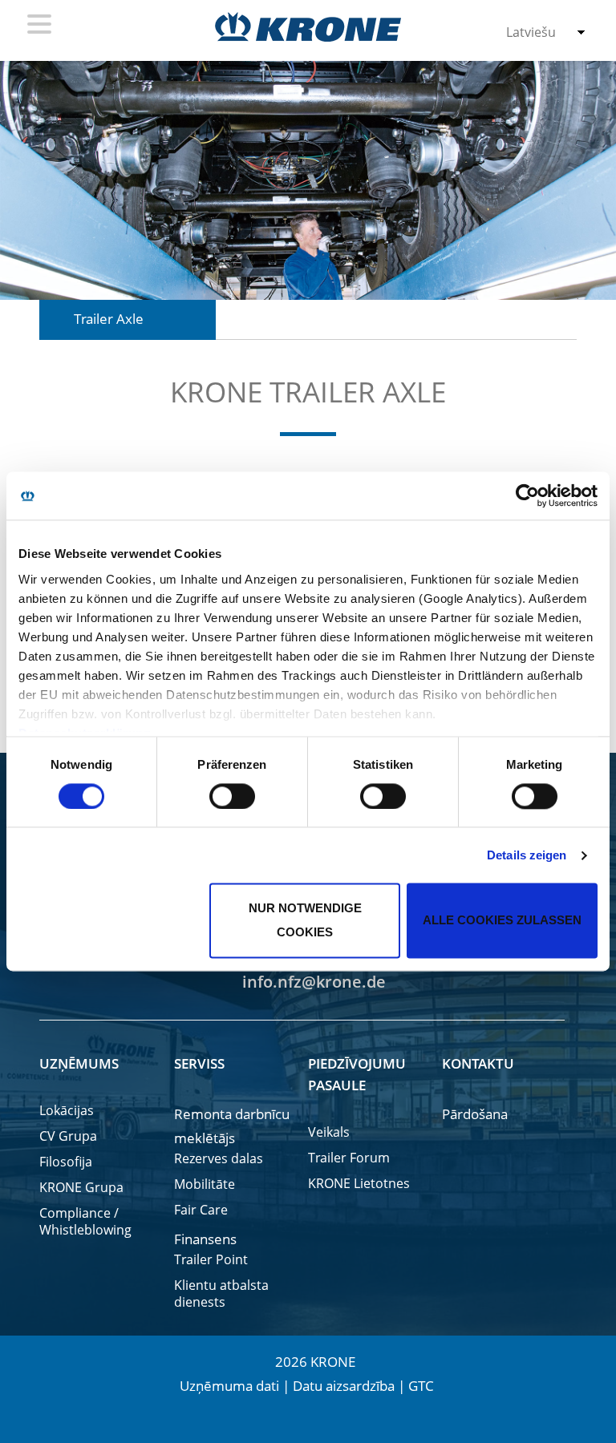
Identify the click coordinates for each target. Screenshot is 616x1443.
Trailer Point (211, 1259)
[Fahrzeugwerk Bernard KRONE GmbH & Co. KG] (308, 27)
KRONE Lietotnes (359, 1183)
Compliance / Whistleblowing (85, 1222)
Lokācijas (66, 1110)
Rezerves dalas (218, 1158)
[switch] (232, 796)
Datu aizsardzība (344, 1385)
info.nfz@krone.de (312, 981)
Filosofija (65, 1162)
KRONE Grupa (81, 1187)
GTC (421, 1385)
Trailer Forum (349, 1158)
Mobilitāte (204, 1184)
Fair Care (201, 1210)
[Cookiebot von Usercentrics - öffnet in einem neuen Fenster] (527, 495)
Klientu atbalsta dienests (221, 1294)
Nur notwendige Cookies (305, 921)
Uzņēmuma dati (229, 1385)
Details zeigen (526, 855)
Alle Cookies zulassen (502, 921)
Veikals (329, 1132)
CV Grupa (68, 1136)
